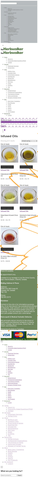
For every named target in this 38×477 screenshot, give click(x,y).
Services (6, 11)
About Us (10, 8)
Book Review (10, 35)
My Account (6, 41)
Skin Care (10, 22)
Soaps (9, 23)
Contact (9, 10)
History (9, 38)
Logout (9, 42)
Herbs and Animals (12, 30)
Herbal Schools (11, 27)
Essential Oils (11, 19)
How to (9, 39)
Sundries (10, 24)
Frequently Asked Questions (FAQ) (15, 9)
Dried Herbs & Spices (12, 18)
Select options (7, 167)
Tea (8, 25)
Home (5, 7)
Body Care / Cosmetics (12, 33)
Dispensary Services (12, 12)
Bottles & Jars (11, 16)
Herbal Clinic (10, 13)
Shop (5, 14)
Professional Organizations (13, 28)
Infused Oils (10, 20)
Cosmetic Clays (11, 17)
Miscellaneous (11, 21)
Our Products (11, 40)
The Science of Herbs (12, 29)
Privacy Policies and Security (11, 339)
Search (19, 475)
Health (9, 36)
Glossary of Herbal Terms (13, 31)
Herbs (9, 37)
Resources (6, 26)
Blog (5, 32)
